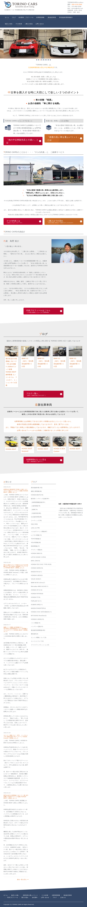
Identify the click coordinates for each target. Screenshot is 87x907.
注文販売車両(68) (36, 517)
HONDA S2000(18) (37, 568)
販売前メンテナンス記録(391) (40, 498)
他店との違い (9, 24)
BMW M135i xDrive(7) (38, 582)
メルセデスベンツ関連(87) (39, 531)
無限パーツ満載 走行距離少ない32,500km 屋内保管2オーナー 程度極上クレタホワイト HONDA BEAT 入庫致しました (16, 629)
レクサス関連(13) (36, 535)
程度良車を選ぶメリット (30, 895)
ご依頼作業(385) (36, 513)
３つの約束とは (14, 221)
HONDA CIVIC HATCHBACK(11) (41, 612)
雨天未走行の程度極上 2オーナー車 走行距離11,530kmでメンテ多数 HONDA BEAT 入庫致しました (16, 796)
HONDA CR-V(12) (36, 590)
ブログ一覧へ (36, 394)
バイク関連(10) (35, 623)
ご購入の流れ (29, 24)
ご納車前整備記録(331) (38, 502)
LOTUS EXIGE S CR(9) (38, 557)
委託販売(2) (34, 634)
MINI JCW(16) (35, 561)
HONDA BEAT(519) (37, 495)
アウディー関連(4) (36, 550)
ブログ (14, 18)
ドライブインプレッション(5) (40, 645)
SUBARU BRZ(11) (37, 604)
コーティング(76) (36, 520)
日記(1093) (34, 524)
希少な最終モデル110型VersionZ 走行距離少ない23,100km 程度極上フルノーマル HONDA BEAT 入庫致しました (16, 566)
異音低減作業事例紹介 (66, 18)
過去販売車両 (51, 18)
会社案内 (34, 897)
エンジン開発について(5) (38, 637)
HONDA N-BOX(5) (37, 575)
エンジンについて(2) (37, 641)
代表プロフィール (12, 897)
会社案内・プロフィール (26, 18)
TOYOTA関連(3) (36, 539)
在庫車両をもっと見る (36, 460)
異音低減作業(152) (36, 487)
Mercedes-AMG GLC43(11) (39, 586)
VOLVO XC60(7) (36, 579)
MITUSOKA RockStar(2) (39, 615)
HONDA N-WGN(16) (37, 619)
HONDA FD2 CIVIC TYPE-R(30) (41, 564)
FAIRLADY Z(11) (36, 601)
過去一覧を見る (22, 879)
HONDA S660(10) (36, 553)
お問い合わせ (40, 24)
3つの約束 (19, 24)
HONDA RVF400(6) (37, 593)
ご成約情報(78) (35, 506)
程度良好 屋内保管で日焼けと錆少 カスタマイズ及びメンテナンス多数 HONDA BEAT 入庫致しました (16, 490)
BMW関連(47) (35, 546)
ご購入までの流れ (60, 221)
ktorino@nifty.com (77, 8)
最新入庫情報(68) (36, 491)
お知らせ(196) (35, 528)
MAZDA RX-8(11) (36, 572)
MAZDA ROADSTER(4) (38, 608)
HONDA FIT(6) (35, 597)
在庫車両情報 (40, 18)
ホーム (7, 18)
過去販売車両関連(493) (38, 630)
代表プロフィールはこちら (38, 311)
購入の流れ (25, 897)
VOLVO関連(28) (36, 542)
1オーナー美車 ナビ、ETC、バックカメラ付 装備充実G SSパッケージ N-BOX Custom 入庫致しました (16, 736)
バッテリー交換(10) (37, 626)
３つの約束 (44, 895)
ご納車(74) (34, 509)
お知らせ (63, 897)
